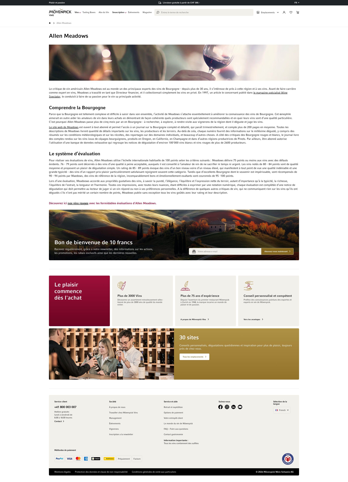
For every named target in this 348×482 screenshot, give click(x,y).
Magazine (147, 12)
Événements (133, 12)
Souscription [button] (118, 12)
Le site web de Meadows (63, 127)
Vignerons (114, 429)
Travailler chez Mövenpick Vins (123, 412)
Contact (58, 421)
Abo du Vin (104, 12)
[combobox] (203, 12)
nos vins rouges (78, 203)
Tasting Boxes (89, 12)
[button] (296, 2)
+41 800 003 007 (65, 406)
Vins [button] (77, 12)
